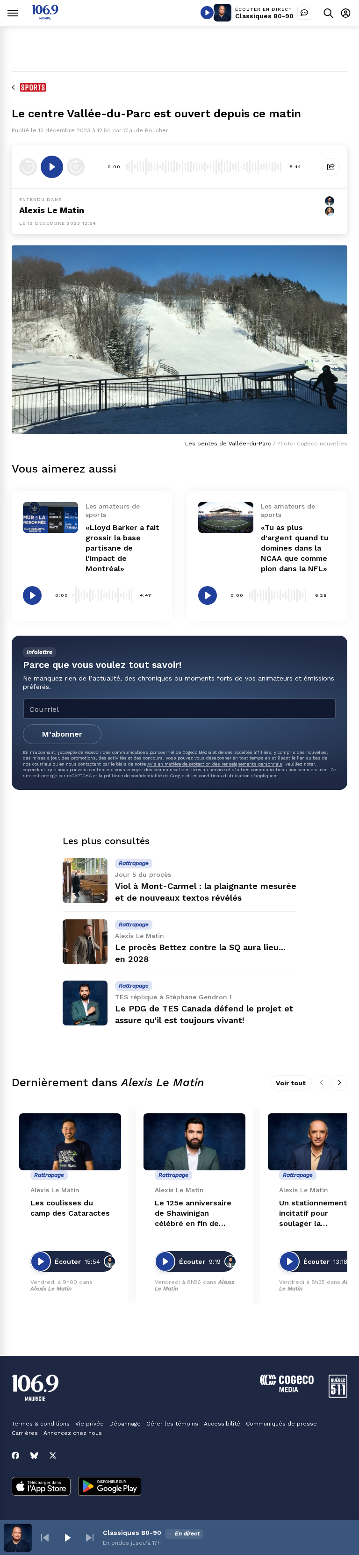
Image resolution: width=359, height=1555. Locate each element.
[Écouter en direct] (207, 12)
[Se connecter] (346, 13)
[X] (53, 1455)
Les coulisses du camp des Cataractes (70, 1208)
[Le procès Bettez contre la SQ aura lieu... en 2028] (85, 941)
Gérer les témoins (172, 1423)
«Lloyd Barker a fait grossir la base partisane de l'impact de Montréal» (122, 548)
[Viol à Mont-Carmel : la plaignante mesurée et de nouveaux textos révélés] (85, 880)
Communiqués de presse (281, 1423)
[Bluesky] (34, 1455)
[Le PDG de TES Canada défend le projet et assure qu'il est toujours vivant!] (85, 1003)
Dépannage (125, 1423)
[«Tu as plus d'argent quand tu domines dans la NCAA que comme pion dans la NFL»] (225, 517)
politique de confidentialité (133, 775)
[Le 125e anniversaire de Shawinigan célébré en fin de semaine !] (194, 1142)
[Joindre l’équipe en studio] (304, 13)
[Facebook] (15, 1455)
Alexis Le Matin (51, 210)
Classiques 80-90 (264, 16)
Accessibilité (222, 1423)
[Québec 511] (338, 1395)
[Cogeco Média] (287, 1389)
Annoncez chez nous (72, 1433)
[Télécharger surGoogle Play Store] (109, 1487)
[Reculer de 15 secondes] (28, 167)
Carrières (25, 1433)
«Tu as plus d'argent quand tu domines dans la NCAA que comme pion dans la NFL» (295, 548)
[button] (45, 1537)
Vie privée (89, 1423)
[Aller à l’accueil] (45, 17)
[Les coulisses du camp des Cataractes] (70, 1142)
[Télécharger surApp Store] (41, 1487)
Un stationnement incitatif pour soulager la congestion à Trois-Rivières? (315, 1213)
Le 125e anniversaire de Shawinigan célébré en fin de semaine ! (193, 1213)
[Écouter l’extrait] (52, 167)
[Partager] (331, 167)
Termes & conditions (41, 1423)
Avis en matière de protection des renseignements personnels (214, 764)
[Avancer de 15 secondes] (76, 167)
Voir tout (291, 1083)
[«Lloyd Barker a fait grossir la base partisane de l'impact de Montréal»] (50, 517)
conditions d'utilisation (224, 775)
